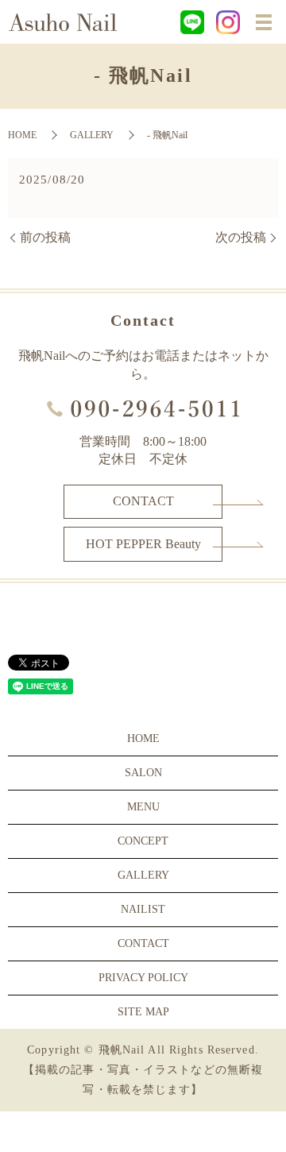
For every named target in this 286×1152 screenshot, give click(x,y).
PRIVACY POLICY (143, 978)
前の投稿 (45, 237)
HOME (22, 135)
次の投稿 (240, 237)
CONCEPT (143, 841)
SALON (143, 773)
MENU (143, 807)
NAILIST (143, 909)
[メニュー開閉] (264, 22)
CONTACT (143, 501)
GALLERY (92, 135)
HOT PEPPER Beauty (143, 544)
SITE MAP (143, 1012)
